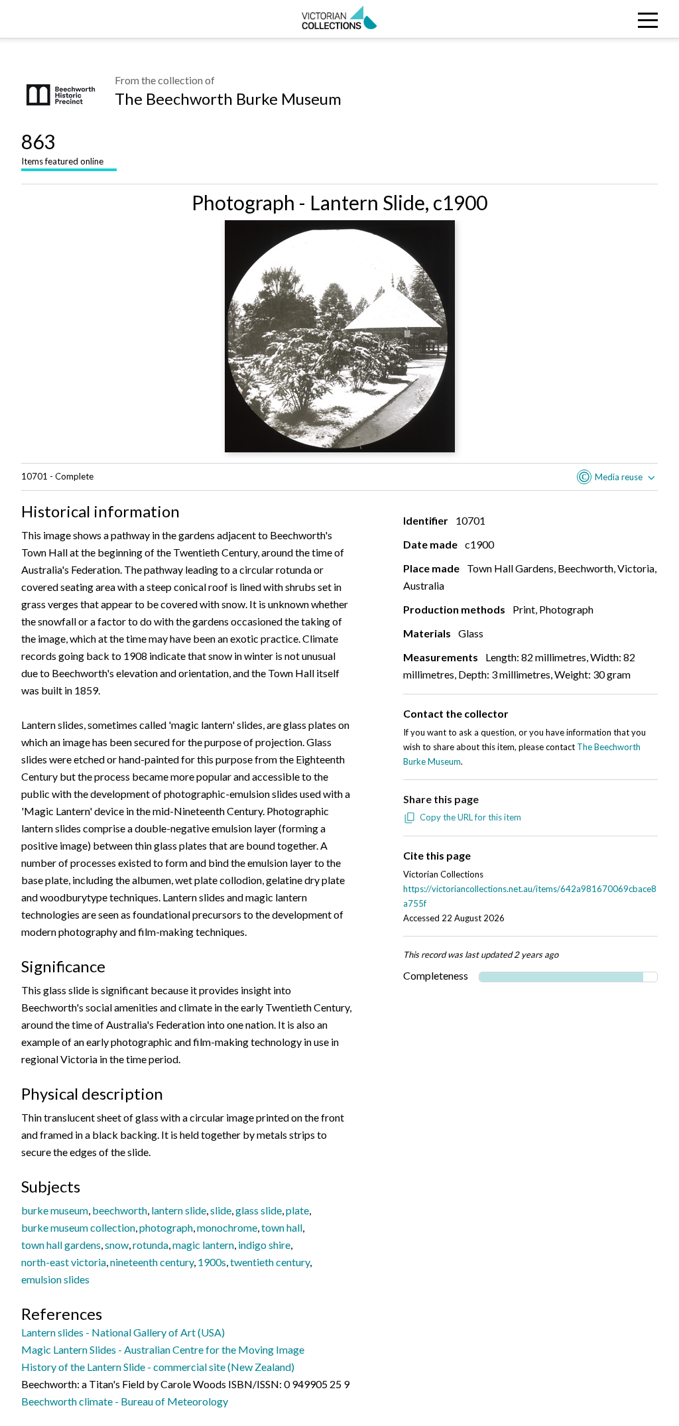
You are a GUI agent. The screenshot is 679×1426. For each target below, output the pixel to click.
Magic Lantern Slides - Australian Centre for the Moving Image (162, 1349)
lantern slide (178, 1210)
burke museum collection (78, 1227)
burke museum (54, 1210)
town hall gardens (61, 1244)
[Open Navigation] (593, 19)
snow (117, 1244)
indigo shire (264, 1244)
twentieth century (270, 1262)
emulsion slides (55, 1279)
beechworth (119, 1210)
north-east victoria (63, 1262)
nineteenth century (152, 1262)
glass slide (258, 1210)
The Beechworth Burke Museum (228, 98)
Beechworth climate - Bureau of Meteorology (124, 1401)
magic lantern (203, 1244)
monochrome (227, 1227)
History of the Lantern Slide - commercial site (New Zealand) (157, 1366)
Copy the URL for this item (470, 817)
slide (220, 1210)
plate (297, 1210)
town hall (281, 1227)
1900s (212, 1262)
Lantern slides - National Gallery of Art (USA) (123, 1332)
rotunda (150, 1244)
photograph (166, 1227)
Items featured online (62, 147)
